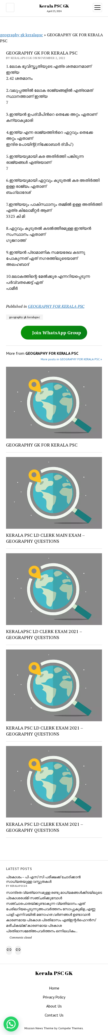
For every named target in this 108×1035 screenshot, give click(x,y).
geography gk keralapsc (21, 35)
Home (54, 988)
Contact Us (54, 1015)
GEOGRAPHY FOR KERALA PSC (56, 306)
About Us (54, 1006)
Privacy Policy (54, 997)
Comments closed (20, 937)
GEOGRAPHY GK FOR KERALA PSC (42, 445)
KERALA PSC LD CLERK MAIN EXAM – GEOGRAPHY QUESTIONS (45, 538)
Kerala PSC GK (54, 6)
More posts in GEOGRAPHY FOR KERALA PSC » (71, 359)
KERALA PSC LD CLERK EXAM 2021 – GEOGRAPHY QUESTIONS (44, 731)
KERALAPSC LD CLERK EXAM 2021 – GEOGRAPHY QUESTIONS (44, 634)
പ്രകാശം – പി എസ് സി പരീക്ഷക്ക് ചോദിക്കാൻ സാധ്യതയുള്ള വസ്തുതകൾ (43, 879)
